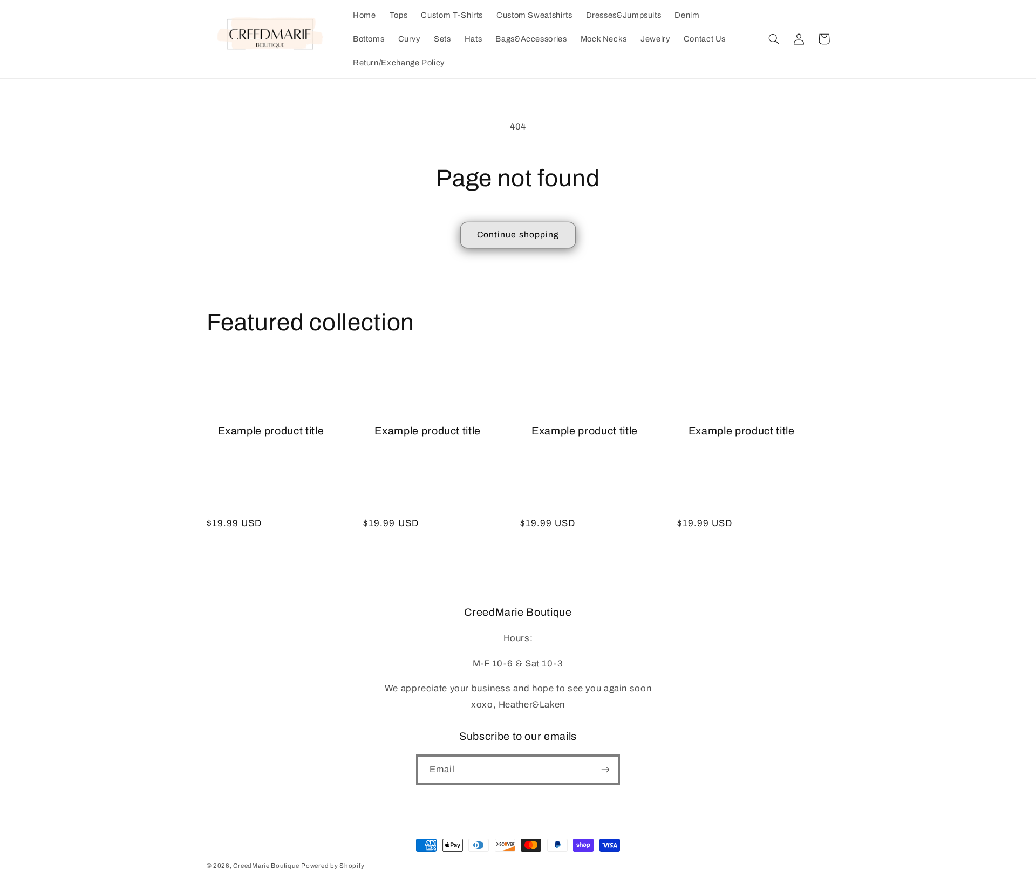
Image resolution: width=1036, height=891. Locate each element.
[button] (774, 38)
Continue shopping (518, 234)
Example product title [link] (271, 431)
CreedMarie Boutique (266, 865)
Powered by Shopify (332, 865)
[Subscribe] (605, 769)
